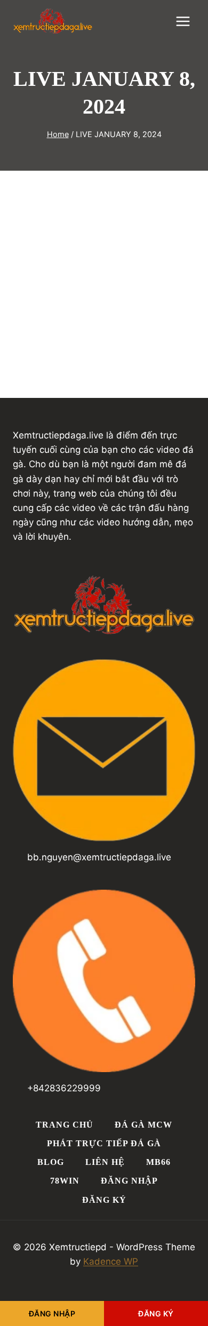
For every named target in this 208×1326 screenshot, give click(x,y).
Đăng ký (104, 1199)
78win (64, 1180)
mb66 (158, 1162)
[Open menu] (182, 21)
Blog (50, 1162)
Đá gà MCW (143, 1124)
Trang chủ (64, 1124)
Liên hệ (105, 1162)
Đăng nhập (129, 1180)
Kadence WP (110, 1261)
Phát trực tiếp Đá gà (104, 1143)
